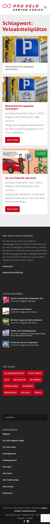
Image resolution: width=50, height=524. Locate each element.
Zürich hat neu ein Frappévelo (24, 342)
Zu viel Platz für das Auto (20, 178)
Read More (12, 140)
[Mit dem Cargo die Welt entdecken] (6, 321)
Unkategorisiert (10, 460)
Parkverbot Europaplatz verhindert (19, 68)
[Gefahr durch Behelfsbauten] (6, 332)
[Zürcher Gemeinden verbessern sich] (6, 300)
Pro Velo (25, 392)
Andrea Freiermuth (17, 113)
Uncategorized (9, 453)
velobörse (35, 379)
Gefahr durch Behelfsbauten (23, 331)
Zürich (38, 392)
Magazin (9, 117)
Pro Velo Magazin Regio (36, 333)
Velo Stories (32, 312)
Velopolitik (19, 379)
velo (6, 379)
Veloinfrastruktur (14, 373)
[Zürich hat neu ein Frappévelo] (6, 344)
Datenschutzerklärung (13, 272)
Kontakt (29, 518)
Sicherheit (27, 386)
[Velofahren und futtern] (6, 311)
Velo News (31, 301)
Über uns (39, 515)
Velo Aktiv (7, 466)
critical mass (11, 386)
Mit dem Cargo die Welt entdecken (26, 320)
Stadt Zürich (34, 373)
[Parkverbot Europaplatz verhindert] (25, 89)
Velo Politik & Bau (24, 117)
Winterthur (29, 335)
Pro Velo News (33, 345)
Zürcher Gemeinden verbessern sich (27, 298)
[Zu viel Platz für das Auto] (25, 161)
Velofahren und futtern (21, 309)
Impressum (8, 266)
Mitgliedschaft (28, 515)
